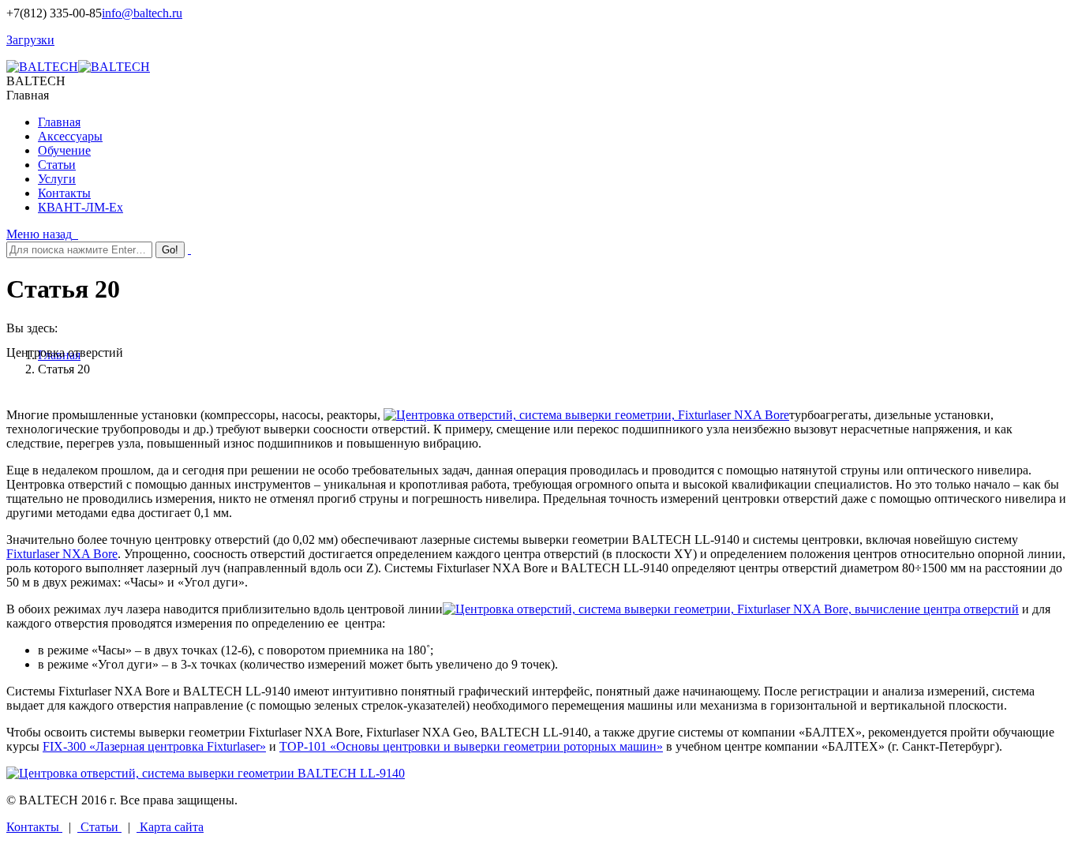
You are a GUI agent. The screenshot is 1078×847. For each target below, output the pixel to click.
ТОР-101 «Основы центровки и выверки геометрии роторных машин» (471, 746)
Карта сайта (170, 827)
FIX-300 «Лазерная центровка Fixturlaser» (154, 746)
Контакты (34, 827)
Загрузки (30, 40)
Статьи (99, 827)
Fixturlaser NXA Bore (62, 553)
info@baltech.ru (142, 13)
